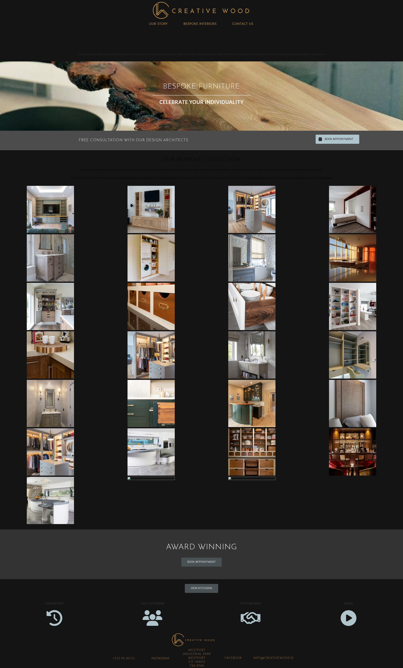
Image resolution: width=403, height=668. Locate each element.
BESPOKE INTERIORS (199, 24)
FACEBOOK (233, 658)
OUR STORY (158, 24)
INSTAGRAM (160, 658)
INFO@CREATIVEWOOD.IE (273, 658)
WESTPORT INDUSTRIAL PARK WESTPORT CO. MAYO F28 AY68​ (197, 658)
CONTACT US (242, 24)
